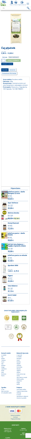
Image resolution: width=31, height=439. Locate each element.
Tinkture (3, 360)
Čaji (2, 356)
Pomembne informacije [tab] (9, 73)
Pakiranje (4, 57)
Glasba (18, 372)
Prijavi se (12, 4)
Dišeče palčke (20, 379)
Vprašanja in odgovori (22, 396)
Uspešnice (4, 369)
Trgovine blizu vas (22, 4)
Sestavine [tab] (12, 70)
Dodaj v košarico (13, 60)
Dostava (15, 417)
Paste (2, 362)
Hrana (18, 375)
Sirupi (2, 370)
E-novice (19, 394)
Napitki (18, 363)
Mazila (3, 358)
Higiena (19, 370)
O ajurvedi (19, 355)
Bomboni (3, 374)
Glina (2, 372)
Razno (3, 375)
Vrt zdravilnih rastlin (6, 393)
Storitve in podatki (21, 398)
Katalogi (19, 393)
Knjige (3, 367)
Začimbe (19, 365)
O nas (2, 389)
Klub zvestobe (5, 391)
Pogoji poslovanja (15, 419)
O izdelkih (3, 355)
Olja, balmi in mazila (22, 377)
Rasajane (19, 358)
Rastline (3, 365)
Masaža (19, 369)
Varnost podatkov (15, 415)
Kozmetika (19, 367)
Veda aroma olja (21, 374)
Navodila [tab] (4, 70)
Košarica (16, 4)
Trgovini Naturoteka (22, 391)
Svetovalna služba (21, 389)
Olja (2, 363)
